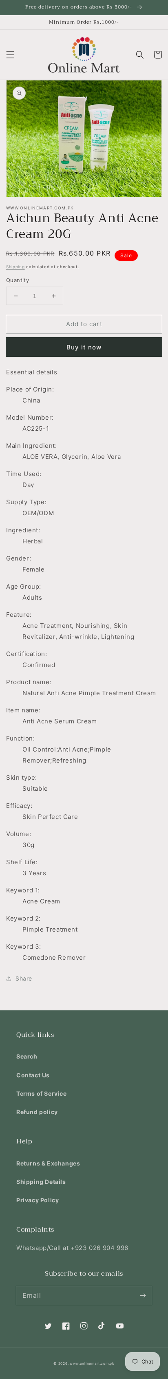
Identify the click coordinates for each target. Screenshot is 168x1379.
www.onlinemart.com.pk (92, 1363)
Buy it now (84, 347)
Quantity (17, 280)
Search (27, 1056)
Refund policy (37, 1111)
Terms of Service (41, 1093)
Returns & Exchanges (48, 1163)
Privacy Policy (37, 1200)
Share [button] (23, 978)
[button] (10, 55)
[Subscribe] (143, 1295)
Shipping (15, 266)
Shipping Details (41, 1181)
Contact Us (33, 1075)
